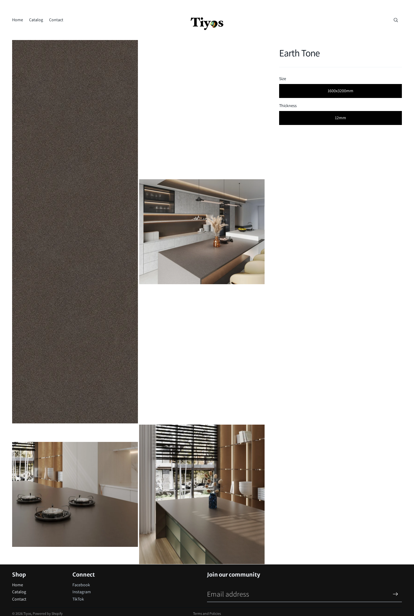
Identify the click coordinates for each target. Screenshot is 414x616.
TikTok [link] (78, 599)
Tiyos (27, 613)
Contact (19, 599)
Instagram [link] (81, 591)
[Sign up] (395, 594)
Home (17, 584)
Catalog (19, 591)
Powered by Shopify (48, 613)
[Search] (395, 20)
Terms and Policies (207, 613)
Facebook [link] (81, 584)
